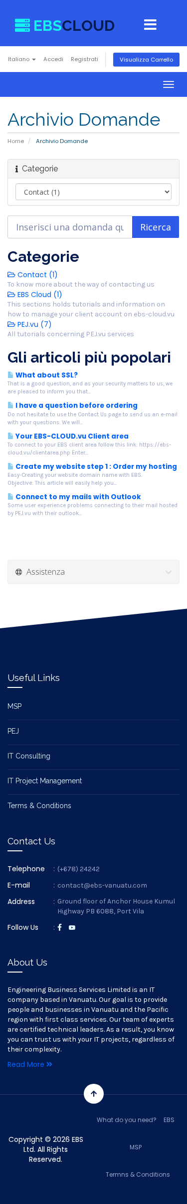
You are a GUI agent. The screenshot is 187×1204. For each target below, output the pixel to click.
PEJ (13, 731)
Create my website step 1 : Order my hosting (95, 466)
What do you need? (127, 1120)
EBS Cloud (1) (38, 295)
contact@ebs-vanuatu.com (102, 885)
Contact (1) (36, 275)
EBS (169, 1120)
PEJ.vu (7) (33, 324)
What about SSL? (46, 375)
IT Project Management (44, 781)
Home (15, 141)
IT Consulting (28, 756)
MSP (14, 706)
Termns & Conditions (138, 1174)
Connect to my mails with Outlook (77, 497)
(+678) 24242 (78, 869)
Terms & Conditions (39, 806)
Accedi (53, 59)
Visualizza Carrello (146, 60)
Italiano (19, 59)
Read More (26, 1064)
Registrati (84, 59)
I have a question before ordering (76, 405)
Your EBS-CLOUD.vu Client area (71, 436)
